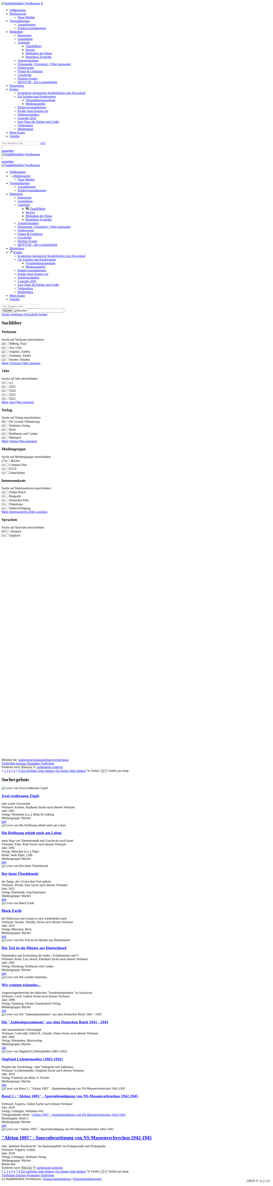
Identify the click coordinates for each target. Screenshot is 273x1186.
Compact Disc (18, 464)
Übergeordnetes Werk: (16, 1114)
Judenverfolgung (19, 508)
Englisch (14, 535)
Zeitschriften (17, 472)
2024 (12, 390)
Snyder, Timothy (19, 359)
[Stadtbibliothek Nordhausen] (21, 3)
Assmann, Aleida (20, 355)
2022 (12, 398)
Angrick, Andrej (19, 351)
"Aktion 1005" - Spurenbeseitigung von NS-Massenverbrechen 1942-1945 (78, 1114)
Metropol (15, 437)
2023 (12, 394)
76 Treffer (93, 771)
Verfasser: (8, 1149)
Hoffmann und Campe (23, 433)
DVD (12, 468)
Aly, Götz (15, 347)
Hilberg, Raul (17, 343)
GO (43, 143)
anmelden (8, 150)
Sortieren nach (11, 767)
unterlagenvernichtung (54, 760)
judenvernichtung (29, 760)
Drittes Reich (17, 492)
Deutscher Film (19, 500)
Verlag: (6, 1157)
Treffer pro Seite (118, 771)
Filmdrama (16, 504)
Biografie (15, 496)
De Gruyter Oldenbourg (24, 421)
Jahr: (5, 1153)
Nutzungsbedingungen (87, 1179)
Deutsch (16, 531)
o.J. (11, 382)
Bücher (15, 460)
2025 (12, 386)
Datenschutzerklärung (57, 1179)
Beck (12, 429)
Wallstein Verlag (19, 425)
